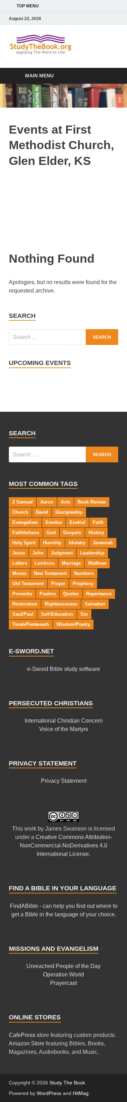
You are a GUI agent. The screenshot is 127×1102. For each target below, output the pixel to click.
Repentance (98, 593)
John (37, 553)
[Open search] (109, 76)
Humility (52, 542)
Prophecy (83, 583)
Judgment (62, 553)
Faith (98, 522)
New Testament (50, 573)
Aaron (46, 502)
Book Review (92, 502)
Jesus (18, 553)
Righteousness (61, 604)
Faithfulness (25, 532)
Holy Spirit (24, 542)
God (51, 532)
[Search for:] (63, 337)
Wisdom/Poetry (73, 624)
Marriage (71, 563)
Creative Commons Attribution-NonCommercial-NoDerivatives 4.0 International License (66, 845)
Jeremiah (103, 542)
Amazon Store (26, 1043)
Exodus (54, 522)
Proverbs (22, 593)
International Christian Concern (64, 721)
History (96, 532)
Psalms (48, 593)
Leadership (92, 553)
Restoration (24, 604)
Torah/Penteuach (30, 624)
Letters (19, 563)
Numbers (84, 573)
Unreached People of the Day (63, 966)
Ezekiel (77, 522)
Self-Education (57, 614)
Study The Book (67, 1082)
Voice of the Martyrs (63, 729)
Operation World (63, 975)
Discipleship (69, 512)
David (42, 512)
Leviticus (44, 563)
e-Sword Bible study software (63, 669)
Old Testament (28, 583)
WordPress (49, 1093)
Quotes (71, 593)
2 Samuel (22, 502)
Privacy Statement (63, 781)
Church (20, 512)
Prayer (58, 583)
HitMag (81, 1093)
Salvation (95, 604)
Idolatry (77, 542)
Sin (84, 614)
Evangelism (25, 522)
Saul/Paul (23, 614)
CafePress (22, 1035)
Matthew (97, 563)
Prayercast (63, 983)
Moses (19, 573)
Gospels (72, 532)
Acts (65, 502)
